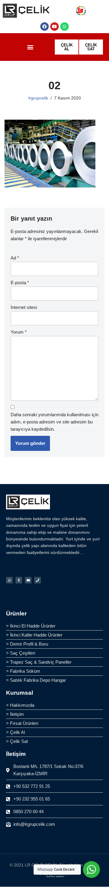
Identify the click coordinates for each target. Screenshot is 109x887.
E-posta (20, 282)
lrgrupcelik (38, 98)
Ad (15, 257)
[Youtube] (54, 26)
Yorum (19, 332)
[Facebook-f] (18, 580)
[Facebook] (44, 26)
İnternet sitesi (24, 307)
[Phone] (37, 580)
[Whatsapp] (64, 26)
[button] (30, 47)
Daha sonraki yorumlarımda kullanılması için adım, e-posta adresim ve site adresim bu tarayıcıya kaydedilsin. (54, 422)
